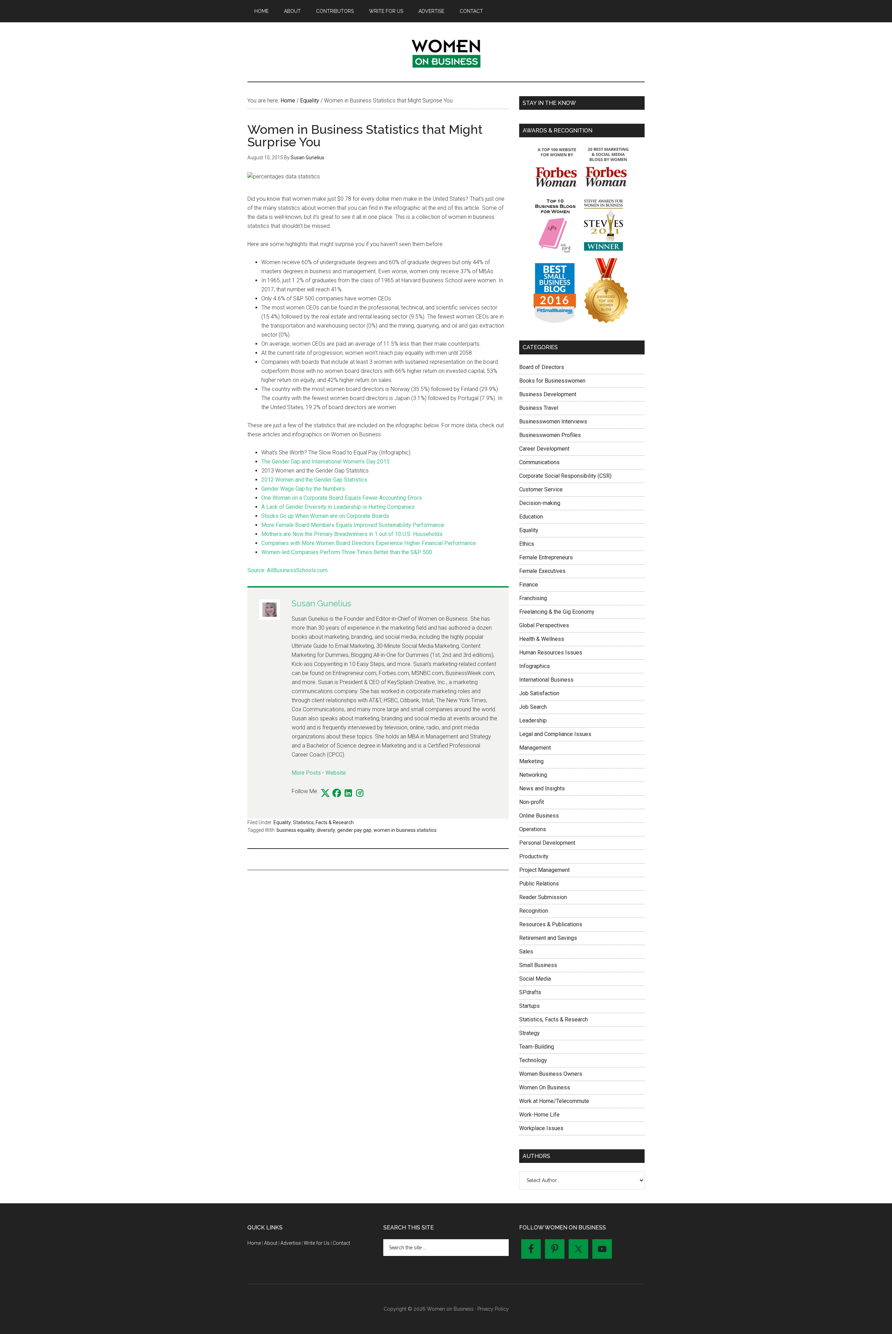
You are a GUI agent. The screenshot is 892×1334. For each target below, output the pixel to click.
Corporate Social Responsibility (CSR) (565, 476)
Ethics (526, 543)
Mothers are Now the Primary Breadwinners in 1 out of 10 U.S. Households (352, 534)
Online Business (539, 815)
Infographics (534, 666)
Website (335, 772)
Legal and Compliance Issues (555, 734)
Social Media (535, 978)
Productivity (533, 856)
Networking (533, 775)
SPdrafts (530, 992)
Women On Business (544, 1087)
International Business (546, 679)
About (270, 1243)
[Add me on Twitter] (325, 793)
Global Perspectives (544, 625)
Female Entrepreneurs (546, 557)
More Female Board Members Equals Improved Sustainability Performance (352, 525)
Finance (528, 584)
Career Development (544, 448)
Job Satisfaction (539, 693)
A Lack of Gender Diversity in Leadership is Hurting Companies (338, 507)
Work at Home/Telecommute (554, 1101)
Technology (533, 1060)
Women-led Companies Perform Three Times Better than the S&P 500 (346, 552)
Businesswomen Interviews (553, 421)
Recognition (533, 910)
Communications (539, 462)
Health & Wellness (541, 639)
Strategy (529, 1033)
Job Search (533, 707)
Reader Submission (543, 897)
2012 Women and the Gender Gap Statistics (314, 479)
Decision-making (539, 503)
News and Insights (542, 788)
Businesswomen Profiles (550, 435)
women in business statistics (405, 830)
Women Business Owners (550, 1074)
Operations (532, 829)
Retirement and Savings (548, 938)
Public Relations (539, 883)
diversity (326, 830)
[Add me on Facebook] (336, 793)
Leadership (533, 720)
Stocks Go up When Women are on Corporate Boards (325, 516)
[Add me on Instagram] (359, 793)
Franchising (533, 598)
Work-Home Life (539, 1114)
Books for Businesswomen (552, 380)
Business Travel (538, 408)
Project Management (544, 870)
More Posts (306, 772)
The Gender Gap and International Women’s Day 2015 (325, 461)
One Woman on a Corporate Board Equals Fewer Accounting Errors (341, 498)
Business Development (547, 394)
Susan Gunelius (321, 603)
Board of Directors (541, 367)
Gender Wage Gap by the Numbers (303, 488)
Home (254, 1243)
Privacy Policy (493, 1309)
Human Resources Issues (550, 652)
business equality (296, 830)
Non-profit (531, 802)
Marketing (531, 761)
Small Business (538, 965)
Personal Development (547, 843)
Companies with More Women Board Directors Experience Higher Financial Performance (368, 543)
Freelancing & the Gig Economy (556, 611)
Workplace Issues (541, 1128)
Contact (341, 1243)
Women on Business (446, 52)
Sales (526, 951)
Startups (529, 1006)
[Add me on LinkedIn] (348, 793)
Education (531, 516)
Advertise (290, 1243)
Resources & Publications (550, 924)
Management (535, 747)
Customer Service (541, 489)
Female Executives (542, 571)
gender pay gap (354, 830)
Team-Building (536, 1046)
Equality (282, 822)
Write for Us (317, 1243)
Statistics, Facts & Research (323, 822)
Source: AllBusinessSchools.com (287, 570)
